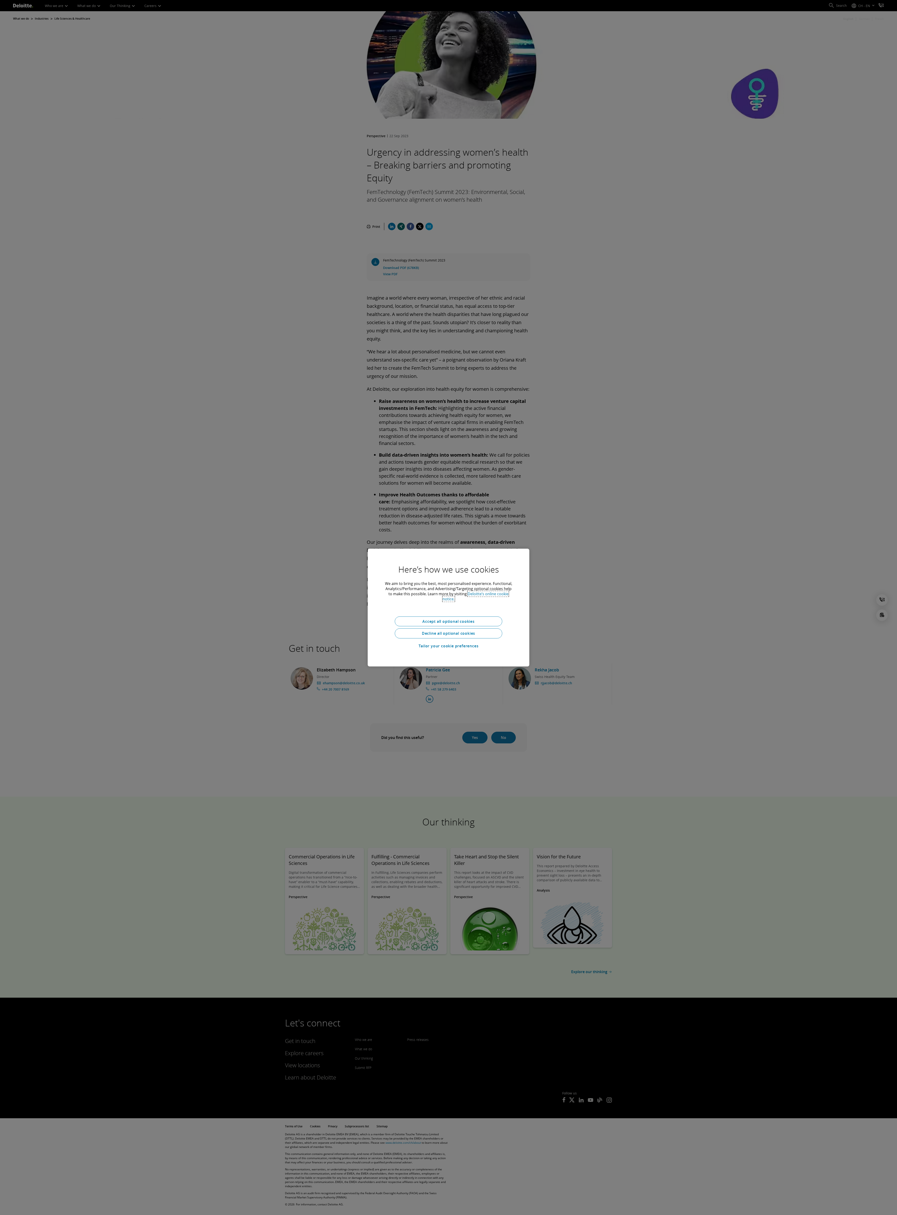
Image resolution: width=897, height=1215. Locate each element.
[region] (448, 607)
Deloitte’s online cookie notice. (476, 596)
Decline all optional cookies (448, 633)
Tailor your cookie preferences (449, 646)
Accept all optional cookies (448, 621)
